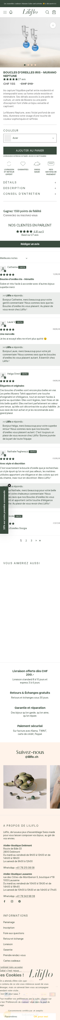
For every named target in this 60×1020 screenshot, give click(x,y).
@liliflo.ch (31, 757)
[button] (10, 79)
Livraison (8, 944)
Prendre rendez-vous (14, 955)
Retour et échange (13, 938)
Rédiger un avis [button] (30, 244)
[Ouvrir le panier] (54, 12)
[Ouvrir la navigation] (5, 12)
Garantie (7, 949)
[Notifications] (11, 12)
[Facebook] (4, 901)
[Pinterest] (19, 901)
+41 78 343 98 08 (25, 896)
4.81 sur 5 (39, 231)
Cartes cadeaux (11, 960)
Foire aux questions (13, 933)
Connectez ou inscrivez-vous (20, 215)
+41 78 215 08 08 (25, 867)
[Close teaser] (9, 485)
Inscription (8, 927)
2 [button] (26, 540)
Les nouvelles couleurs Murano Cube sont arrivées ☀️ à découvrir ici (30, 4)
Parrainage (9, 922)
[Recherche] (47, 12)
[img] (7, 274)
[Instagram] (12, 901)
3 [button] (31, 540)
